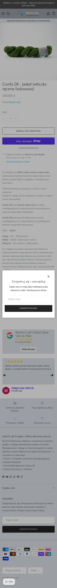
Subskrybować (28, 308)
